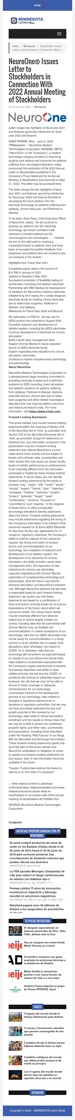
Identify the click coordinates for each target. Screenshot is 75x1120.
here (58, 184)
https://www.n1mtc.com (45, 411)
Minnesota (29, 46)
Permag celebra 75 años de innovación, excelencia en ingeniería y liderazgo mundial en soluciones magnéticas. (35, 892)
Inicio (15, 46)
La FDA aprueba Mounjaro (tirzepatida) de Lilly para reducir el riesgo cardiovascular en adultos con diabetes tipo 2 (37, 875)
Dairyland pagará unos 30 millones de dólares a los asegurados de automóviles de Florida (37, 909)
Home (37, 5)
